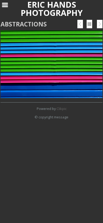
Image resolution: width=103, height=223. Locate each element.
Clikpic (62, 108)
